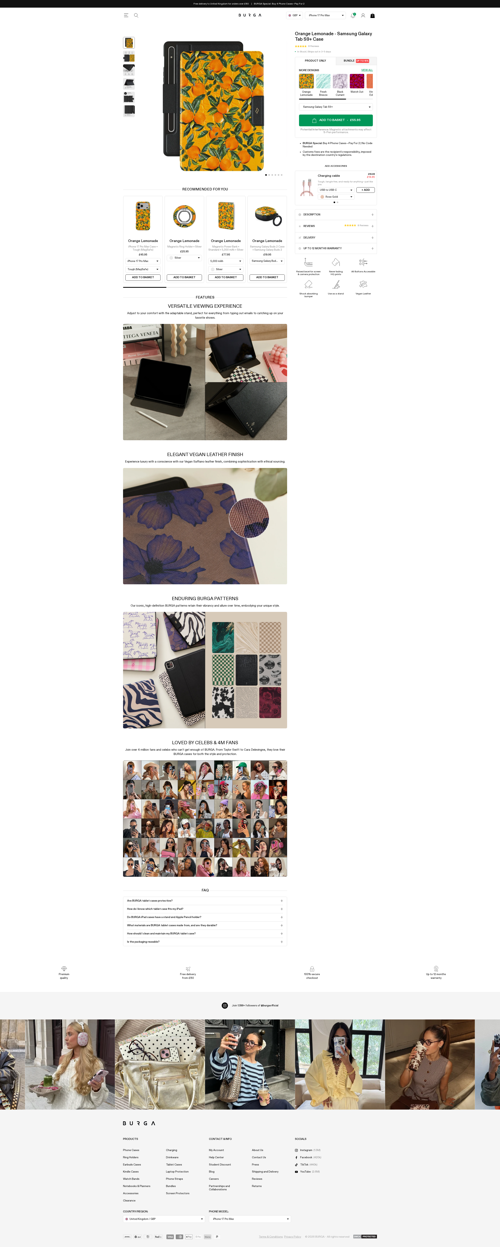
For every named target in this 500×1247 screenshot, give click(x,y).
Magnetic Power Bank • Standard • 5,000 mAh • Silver (225, 248)
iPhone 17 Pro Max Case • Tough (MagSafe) (143, 248)
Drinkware (172, 1157)
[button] (307, 46)
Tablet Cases (174, 1164)
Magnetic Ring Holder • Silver (184, 246)
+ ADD (366, 190)
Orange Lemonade (143, 241)
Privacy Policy (292, 1236)
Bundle (356, 61)
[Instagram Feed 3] (430, 1064)
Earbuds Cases (132, 1164)
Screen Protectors (177, 1193)
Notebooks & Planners (136, 1186)
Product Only (315, 61)
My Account (216, 1150)
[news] (353, 15)
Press (255, 1164)
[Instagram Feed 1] (250, 1064)
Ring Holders (130, 1157)
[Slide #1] (269, 175)
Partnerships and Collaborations (219, 1188)
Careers (214, 1179)
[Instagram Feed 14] (160, 1064)
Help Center (216, 1157)
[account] (363, 15)
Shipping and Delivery (265, 1171)
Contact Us (259, 1157)
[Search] (136, 15)
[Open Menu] (126, 15)
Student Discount (220, 1164)
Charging (171, 1150)
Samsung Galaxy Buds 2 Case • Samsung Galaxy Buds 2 (267, 248)
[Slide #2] (272, 175)
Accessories (130, 1193)
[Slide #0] (266, 175)
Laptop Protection (177, 1171)
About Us (257, 1150)
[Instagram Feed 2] (340, 1064)
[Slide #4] (278, 175)
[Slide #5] (281, 175)
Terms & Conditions (271, 1236)
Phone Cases (131, 1150)
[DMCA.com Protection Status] (365, 1237)
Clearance (129, 1200)
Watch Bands (131, 1179)
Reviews (257, 1179)
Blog (211, 1171)
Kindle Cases (131, 1171)
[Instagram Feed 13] (70, 1064)
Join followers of (255, 1005)
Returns (257, 1186)
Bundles (171, 1186)
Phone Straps (174, 1179)
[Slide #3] (275, 175)
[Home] (250, 15)
